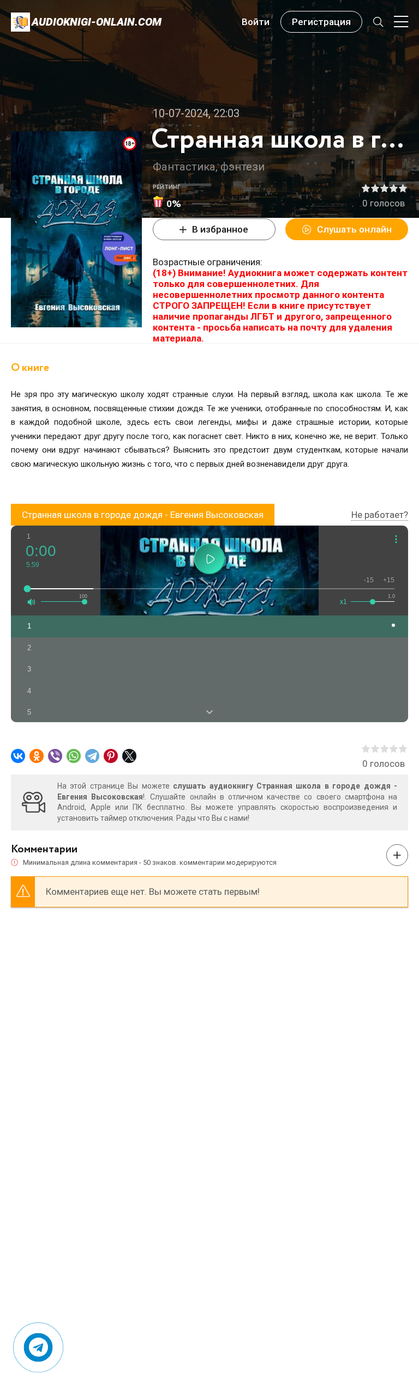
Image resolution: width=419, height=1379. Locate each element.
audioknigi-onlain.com (96, 21)
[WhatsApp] (74, 756)
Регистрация (321, 21)
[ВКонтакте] (18, 756)
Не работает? (379, 514)
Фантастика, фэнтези (209, 166)
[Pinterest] (111, 756)
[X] (129, 756)
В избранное (220, 229)
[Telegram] (92, 756)
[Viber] (55, 756)
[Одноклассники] (36, 756)
